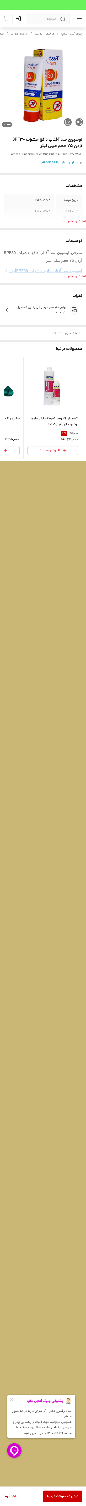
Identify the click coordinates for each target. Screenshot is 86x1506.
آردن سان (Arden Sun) (57, 162)
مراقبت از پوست (44, 34)
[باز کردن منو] (78, 18)
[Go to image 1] (9, 124)
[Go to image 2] (4, 124)
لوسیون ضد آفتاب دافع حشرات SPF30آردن (45, 271)
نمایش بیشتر (76, 221)
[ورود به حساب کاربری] (19, 19)
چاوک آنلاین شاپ (71, 34)
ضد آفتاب (56, 333)
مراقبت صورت (19, 34)
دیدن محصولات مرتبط (62, 1496)
